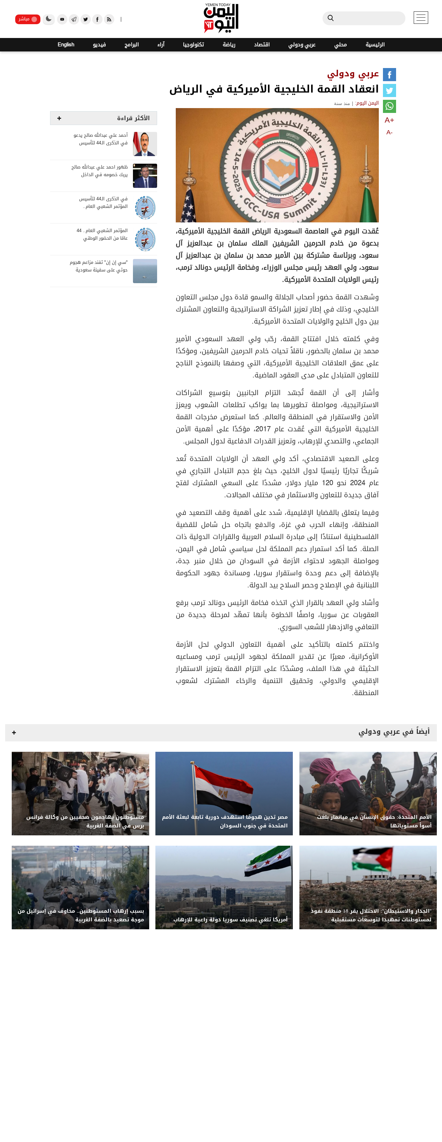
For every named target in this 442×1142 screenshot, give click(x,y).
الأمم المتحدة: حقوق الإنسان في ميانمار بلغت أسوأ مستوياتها (374, 821)
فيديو (99, 44)
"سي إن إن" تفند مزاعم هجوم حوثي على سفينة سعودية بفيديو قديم (99, 270)
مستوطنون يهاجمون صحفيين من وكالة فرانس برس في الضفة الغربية (85, 821)
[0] (389, 76)
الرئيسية (375, 44)
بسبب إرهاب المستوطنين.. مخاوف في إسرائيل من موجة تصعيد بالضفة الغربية (81, 915)
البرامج (132, 44)
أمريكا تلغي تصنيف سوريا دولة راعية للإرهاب (230, 919)
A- (389, 132)
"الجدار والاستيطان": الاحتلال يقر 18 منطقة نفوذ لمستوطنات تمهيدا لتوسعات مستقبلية (371, 915)
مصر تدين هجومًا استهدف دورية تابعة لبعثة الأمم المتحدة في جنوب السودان (225, 821)
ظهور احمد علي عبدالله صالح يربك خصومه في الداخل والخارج (99, 175)
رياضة (229, 44)
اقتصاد (262, 44)
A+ (389, 120)
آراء (160, 44)
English (66, 44)
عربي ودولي (302, 44)
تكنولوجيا (193, 44)
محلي (340, 44)
